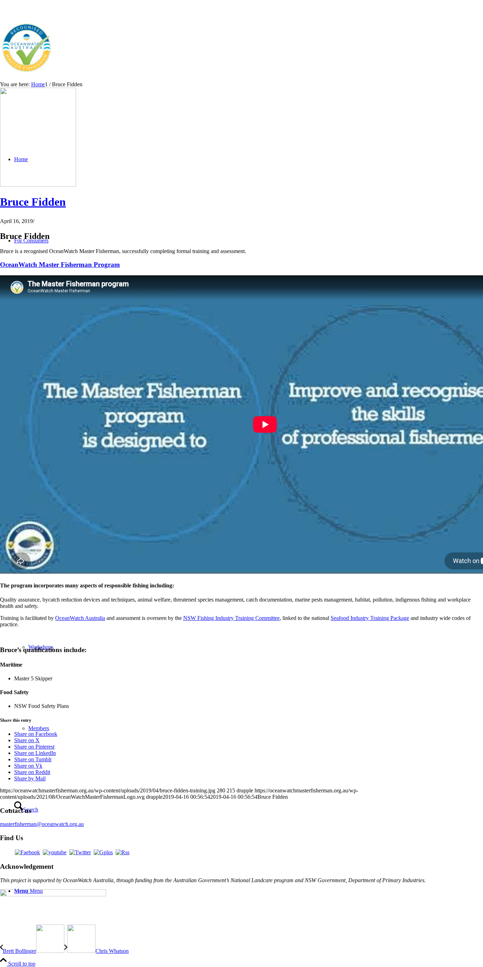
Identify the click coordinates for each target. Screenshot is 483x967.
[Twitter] (80, 852)
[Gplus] (103, 852)
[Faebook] (27, 852)
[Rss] (122, 852)
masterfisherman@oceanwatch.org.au (42, 824)
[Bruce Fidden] (38, 185)
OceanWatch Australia (80, 618)
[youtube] (54, 852)
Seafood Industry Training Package (370, 618)
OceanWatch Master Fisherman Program (60, 264)
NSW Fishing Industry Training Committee (231, 618)
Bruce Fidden (33, 201)
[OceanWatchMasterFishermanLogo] (26, 72)
